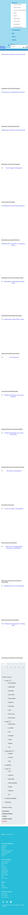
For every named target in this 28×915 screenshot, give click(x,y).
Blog (13, 33)
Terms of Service (5, 897)
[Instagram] (7, 902)
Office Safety (4, 873)
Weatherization (4, 870)
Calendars (3, 849)
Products (14, 2)
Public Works (17, 21)
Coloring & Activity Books (7, 850)
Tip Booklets (4, 845)
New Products (5, 811)
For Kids (4, 816)
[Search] (27, 46)
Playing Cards (4, 853)
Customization (16, 30)
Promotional (4, 866)
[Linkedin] (11, 902)
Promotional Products (7, 813)
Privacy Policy (4, 895)
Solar (2, 876)
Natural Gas (3, 868)
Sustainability (17, 24)
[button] (8, 45)
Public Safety (17, 18)
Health (15, 15)
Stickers (3, 855)
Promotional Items (18, 27)
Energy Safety (4, 863)
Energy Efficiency (18, 4)
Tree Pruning (4, 878)
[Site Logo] (3, 48)
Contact (14, 39)
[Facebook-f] (3, 902)
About (13, 36)
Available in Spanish (7, 818)
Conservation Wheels (5, 852)
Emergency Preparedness (20, 10)
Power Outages (4, 874)
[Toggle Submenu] (10, 680)
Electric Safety (17, 7)
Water (15, 12)
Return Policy (4, 893)
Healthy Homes (4, 871)
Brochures (3, 847)
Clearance (4, 821)
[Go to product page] (13, 70)
